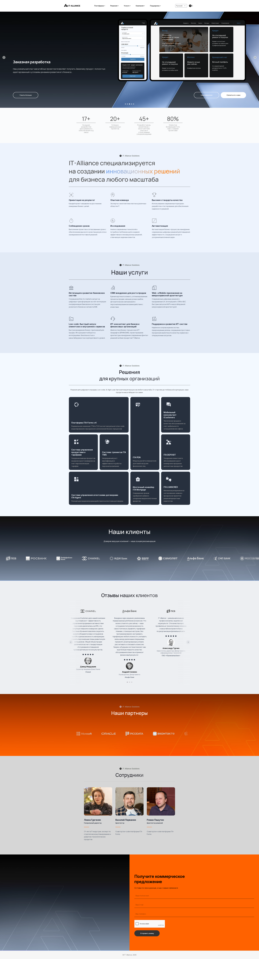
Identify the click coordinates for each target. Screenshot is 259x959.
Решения (113, 6)
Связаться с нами (233, 95)
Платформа (99, 6)
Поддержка (154, 6)
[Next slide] (188, 642)
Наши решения (206, 95)
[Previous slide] (71, 642)
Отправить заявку (147, 933)
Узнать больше (26, 95)
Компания (140, 6)
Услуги (126, 6)
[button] (3, 57)
